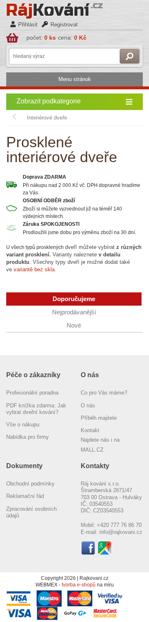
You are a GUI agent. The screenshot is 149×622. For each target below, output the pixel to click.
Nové (74, 325)
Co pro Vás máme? (104, 393)
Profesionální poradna (32, 393)
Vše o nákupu (22, 424)
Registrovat (64, 25)
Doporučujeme (74, 299)
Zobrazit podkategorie (49, 101)
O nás (88, 405)
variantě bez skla (34, 269)
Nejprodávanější (74, 312)
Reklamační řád (25, 496)
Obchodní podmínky (30, 484)
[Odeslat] (129, 56)
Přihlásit (28, 25)
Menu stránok (74, 79)
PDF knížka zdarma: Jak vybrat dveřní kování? (36, 408)
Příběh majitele (99, 418)
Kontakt (90, 430)
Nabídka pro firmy (27, 437)
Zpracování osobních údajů (31, 512)
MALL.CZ (92, 450)
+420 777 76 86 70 (119, 525)
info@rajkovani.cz (120, 532)
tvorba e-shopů (79, 585)
